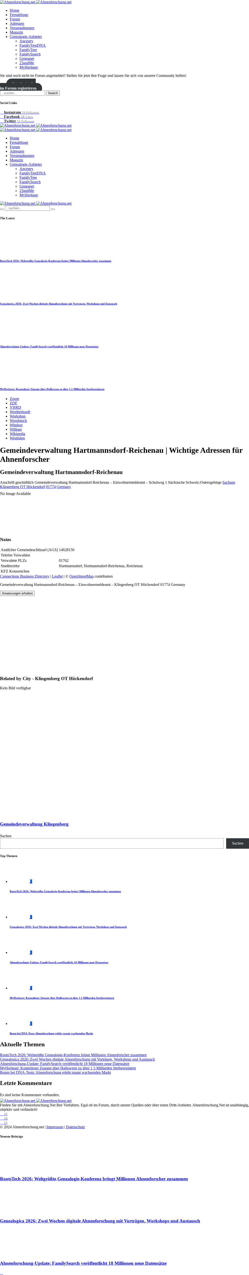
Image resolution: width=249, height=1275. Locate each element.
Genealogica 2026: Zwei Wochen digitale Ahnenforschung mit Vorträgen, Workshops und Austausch (58, 303)
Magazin (16, 32)
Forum (15, 19)
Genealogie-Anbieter (26, 37)
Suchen (5, 836)
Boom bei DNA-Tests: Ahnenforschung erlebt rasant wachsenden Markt (51, 1033)
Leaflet (57, 576)
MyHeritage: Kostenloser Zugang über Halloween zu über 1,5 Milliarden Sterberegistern (52, 389)
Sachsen (228, 482)
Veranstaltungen (22, 28)
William (16, 429)
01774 (51, 487)
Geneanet (26, 58)
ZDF (13, 403)
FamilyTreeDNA (32, 45)
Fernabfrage (19, 15)
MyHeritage (28, 67)
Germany (64, 487)
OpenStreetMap (81, 576)
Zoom (14, 399)
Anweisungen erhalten (17, 593)
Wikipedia (17, 434)
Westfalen (17, 438)
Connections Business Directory (24, 576)
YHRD (15, 407)
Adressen (17, 23)
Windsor (16, 425)
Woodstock (18, 421)
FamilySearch (30, 54)
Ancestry (26, 41)
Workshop (18, 416)
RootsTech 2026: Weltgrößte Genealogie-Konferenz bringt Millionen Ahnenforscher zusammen (55, 260)
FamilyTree (28, 50)
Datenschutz (75, 1127)
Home (14, 10)
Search (53, 93)
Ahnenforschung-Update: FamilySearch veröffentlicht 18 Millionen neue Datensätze (49, 346)
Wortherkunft (20, 412)
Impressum (54, 1127)
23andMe (26, 63)
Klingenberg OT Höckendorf (22, 487)
